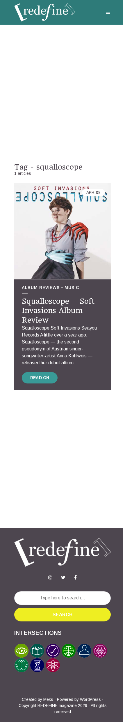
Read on (39, 377)
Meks (48, 699)
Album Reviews (41, 287)
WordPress (90, 699)
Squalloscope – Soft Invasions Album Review (58, 310)
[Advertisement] (62, 93)
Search (62, 614)
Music (72, 287)
